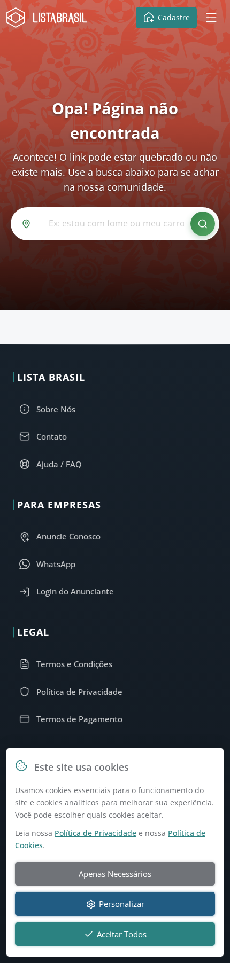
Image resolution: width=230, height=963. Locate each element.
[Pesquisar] (202, 224)
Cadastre (174, 17)
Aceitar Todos (122, 934)
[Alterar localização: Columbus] (28, 224)
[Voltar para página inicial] (49, 17)
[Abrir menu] (211, 17)
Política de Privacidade (95, 833)
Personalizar (121, 903)
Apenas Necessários (115, 873)
